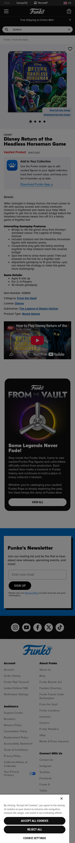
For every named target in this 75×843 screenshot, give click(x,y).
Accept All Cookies (34, 821)
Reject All (34, 829)
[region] (34, 818)
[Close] (61, 798)
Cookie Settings (34, 838)
